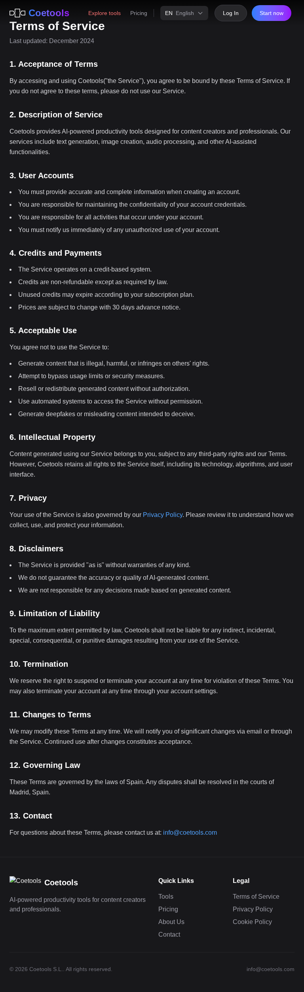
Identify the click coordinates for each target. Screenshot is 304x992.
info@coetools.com (190, 832)
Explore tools (104, 13)
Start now (271, 13)
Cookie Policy (252, 921)
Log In (231, 13)
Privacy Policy (162, 514)
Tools (165, 896)
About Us (171, 921)
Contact (169, 934)
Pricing (138, 13)
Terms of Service (256, 896)
